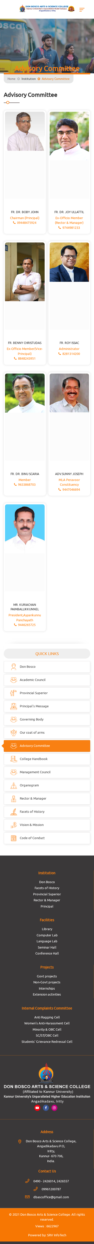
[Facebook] (46, 1108)
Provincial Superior (47, 894)
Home (12, 79)
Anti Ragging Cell (47, 1017)
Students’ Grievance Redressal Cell (47, 1042)
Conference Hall (47, 953)
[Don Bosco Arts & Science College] (47, 8)
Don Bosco (47, 882)
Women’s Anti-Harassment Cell (47, 1023)
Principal (47, 906)
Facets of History (47, 888)
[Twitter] (54, 1108)
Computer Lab (47, 935)
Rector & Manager (47, 900)
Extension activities (47, 994)
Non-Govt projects (46, 982)
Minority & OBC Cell (47, 1029)
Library (47, 929)
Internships (47, 988)
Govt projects (47, 976)
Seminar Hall (47, 947)
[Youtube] (37, 1108)
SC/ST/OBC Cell (47, 1035)
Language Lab (47, 941)
